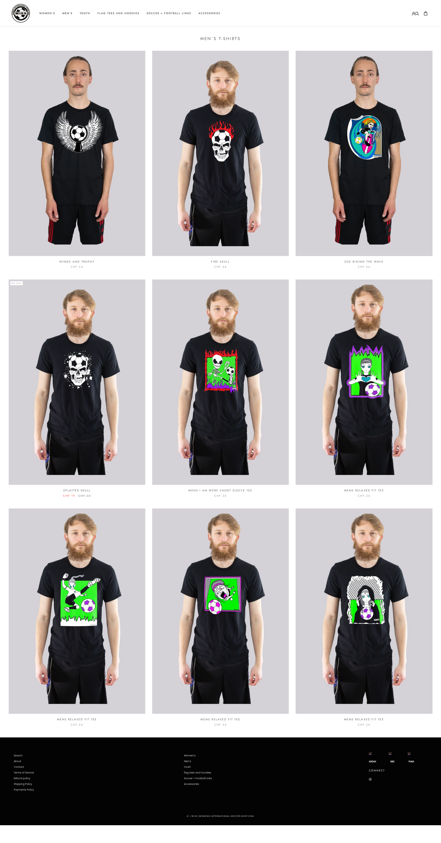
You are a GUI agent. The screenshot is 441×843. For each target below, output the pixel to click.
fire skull (220, 262)
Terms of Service (24, 772)
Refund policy (22, 778)
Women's (47, 13)
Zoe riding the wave (364, 262)
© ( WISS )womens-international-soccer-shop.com (220, 816)
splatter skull (77, 490)
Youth (85, 13)
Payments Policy (24, 789)
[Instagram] (370, 779)
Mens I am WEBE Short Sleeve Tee (220, 490)
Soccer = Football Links (169, 13)
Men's (67, 13)
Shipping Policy (23, 784)
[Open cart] (425, 13)
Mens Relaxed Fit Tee (364, 490)
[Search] (417, 13)
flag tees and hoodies (118, 13)
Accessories (209, 13)
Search (18, 755)
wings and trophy (77, 262)
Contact (19, 767)
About (17, 761)
